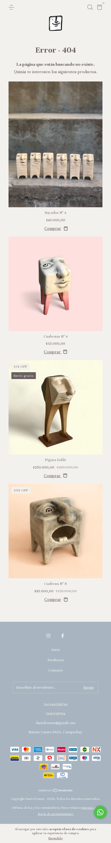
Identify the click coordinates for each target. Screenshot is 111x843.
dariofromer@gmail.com (55, 723)
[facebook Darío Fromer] (62, 635)
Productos (56, 660)
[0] (98, 8)
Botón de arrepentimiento (55, 814)
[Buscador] (90, 7)
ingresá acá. (90, 808)
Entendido (55, 838)
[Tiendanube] (55, 791)
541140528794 (55, 704)
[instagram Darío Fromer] (48, 635)
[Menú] (12, 7)
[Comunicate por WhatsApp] (100, 812)
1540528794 (55, 714)
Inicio (55, 649)
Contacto (55, 670)
